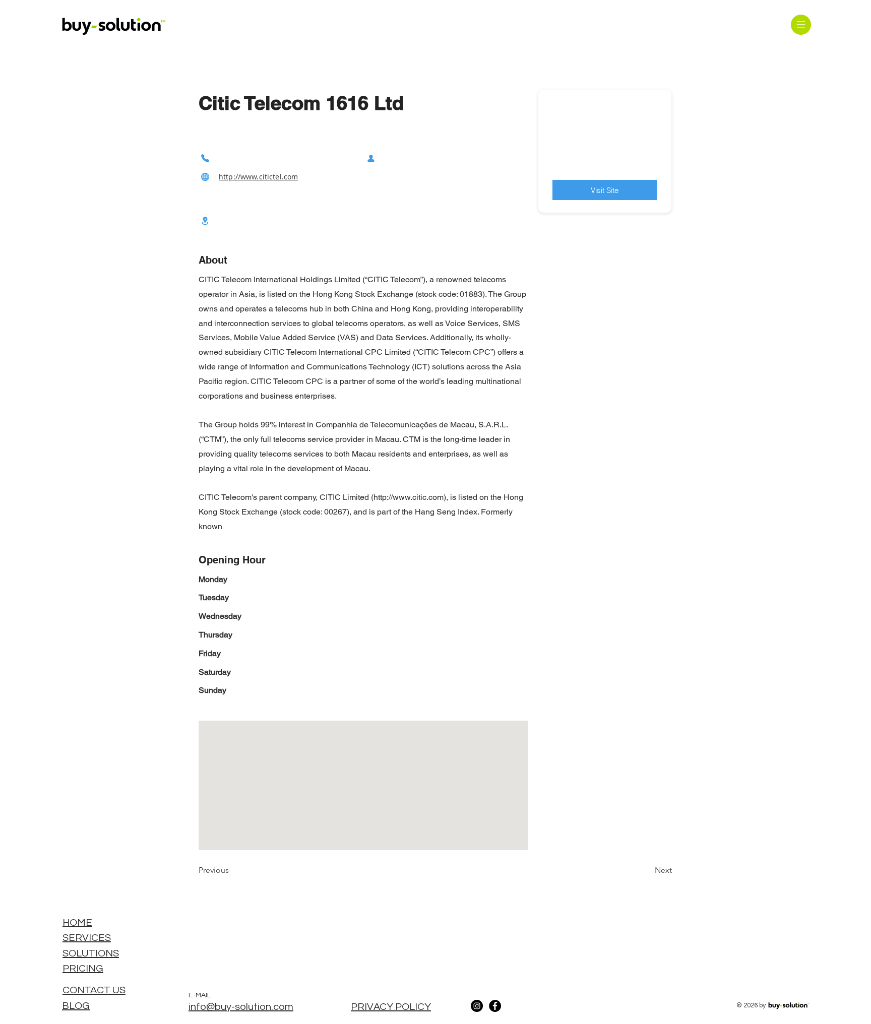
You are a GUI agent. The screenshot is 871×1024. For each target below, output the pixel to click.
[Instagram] (477, 1006)
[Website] (205, 176)
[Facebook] (495, 1006)
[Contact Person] (371, 158)
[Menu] (800, 24)
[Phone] (205, 158)
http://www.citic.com (409, 497)
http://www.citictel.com (258, 176)
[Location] (205, 220)
